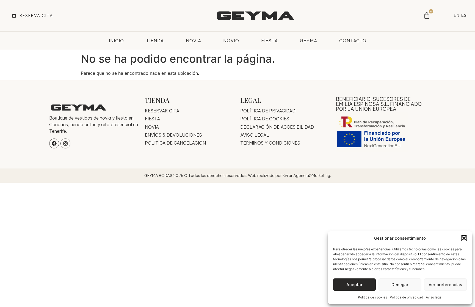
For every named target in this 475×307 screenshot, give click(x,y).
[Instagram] (65, 143)
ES (464, 15)
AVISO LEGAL (254, 135)
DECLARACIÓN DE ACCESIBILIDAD (277, 127)
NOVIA (193, 40)
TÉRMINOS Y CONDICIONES (270, 143)
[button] (464, 238)
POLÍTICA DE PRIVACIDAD (268, 111)
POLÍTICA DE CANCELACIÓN (175, 143)
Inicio (116, 40)
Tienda (155, 40)
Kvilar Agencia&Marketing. (307, 175)
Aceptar (354, 284)
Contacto (352, 40)
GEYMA (308, 40)
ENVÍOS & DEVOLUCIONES (173, 135)
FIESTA (269, 40)
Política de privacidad (406, 297)
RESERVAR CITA (162, 111)
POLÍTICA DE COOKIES (264, 118)
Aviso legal (434, 297)
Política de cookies (372, 297)
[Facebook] (54, 143)
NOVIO (231, 40)
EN (456, 15)
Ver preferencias (445, 284)
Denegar (399, 284)
